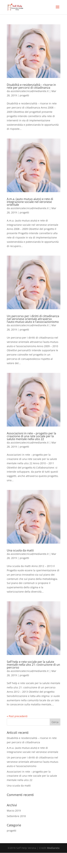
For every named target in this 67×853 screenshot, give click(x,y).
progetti (24, 95)
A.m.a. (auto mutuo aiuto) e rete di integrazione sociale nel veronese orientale (30, 202)
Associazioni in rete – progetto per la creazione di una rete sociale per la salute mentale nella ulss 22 (31, 436)
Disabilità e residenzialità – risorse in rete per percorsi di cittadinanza (31, 86)
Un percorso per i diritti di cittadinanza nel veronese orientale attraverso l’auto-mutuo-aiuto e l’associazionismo (33, 319)
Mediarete (53, 848)
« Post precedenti (17, 716)
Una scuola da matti (20, 550)
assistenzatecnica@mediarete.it (30, 91)
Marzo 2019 (14, 810)
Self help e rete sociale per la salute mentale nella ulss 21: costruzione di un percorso (33, 664)
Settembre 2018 (16, 816)
